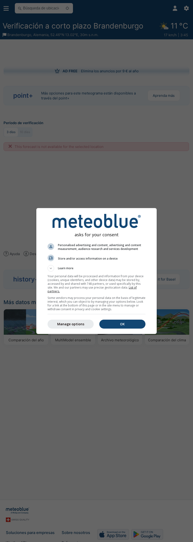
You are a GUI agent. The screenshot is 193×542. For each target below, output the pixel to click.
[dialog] (96, 271)
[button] (96, 268)
